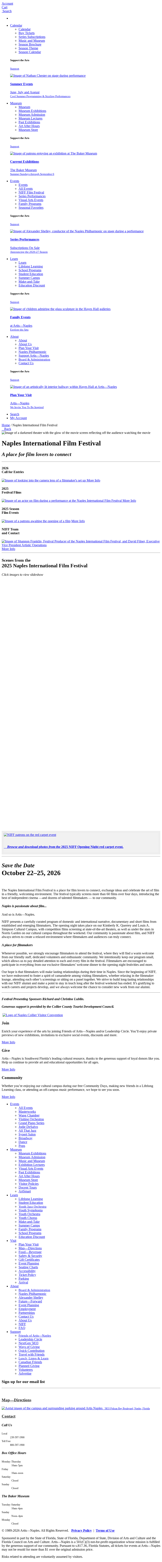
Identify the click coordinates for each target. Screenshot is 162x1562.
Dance (23, 1142)
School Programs (30, 270)
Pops (22, 1146)
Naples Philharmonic (32, 352)
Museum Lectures (30, 118)
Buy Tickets (27, 33)
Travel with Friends (32, 1354)
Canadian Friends (30, 1362)
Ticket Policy (27, 1275)
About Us (25, 344)
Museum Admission (32, 114)
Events (14, 181)
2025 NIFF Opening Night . (65, 847)
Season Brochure (30, 44)
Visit (13, 1240)
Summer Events (21, 84)
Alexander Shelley (31, 1297)
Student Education (31, 274)
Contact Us (26, 363)
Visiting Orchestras (31, 1119)
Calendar (16, 25)
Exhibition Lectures (32, 1164)
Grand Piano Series (31, 1123)
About (14, 336)
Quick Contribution (32, 1350)
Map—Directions (30, 1248)
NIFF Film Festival (31, 192)
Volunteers (26, 1369)
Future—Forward (30, 1301)
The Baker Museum (32, 172)
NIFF (22, 1324)
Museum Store (28, 130)
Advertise (25, 1373)
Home (6, 425)
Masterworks (27, 1111)
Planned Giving (29, 1366)
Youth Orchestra (29, 1214)
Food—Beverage (30, 1252)
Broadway (25, 1138)
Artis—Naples (27, 405)
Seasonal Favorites (31, 207)
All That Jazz (27, 1130)
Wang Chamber (29, 1115)
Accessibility (27, 1271)
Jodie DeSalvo (28, 1127)
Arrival (23, 1282)
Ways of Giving (29, 1347)
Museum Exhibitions (32, 111)
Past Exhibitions (29, 122)
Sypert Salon (27, 1134)
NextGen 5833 (28, 1343)
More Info (93, 480)
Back (7, 429)
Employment (27, 1309)
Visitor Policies (29, 1183)
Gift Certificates (29, 1259)
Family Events (20, 317)
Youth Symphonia (31, 1210)
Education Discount (32, 285)
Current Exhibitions (24, 161)
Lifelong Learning (31, 266)
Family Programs (30, 204)
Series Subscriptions (32, 37)
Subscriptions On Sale (29, 249)
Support (14, 68)
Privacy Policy (81, 1530)
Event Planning (29, 1263)
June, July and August (40, 94)
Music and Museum (32, 40)
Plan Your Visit (29, 348)
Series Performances (32, 196)
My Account (18, 418)
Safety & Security (30, 1256)
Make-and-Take (29, 281)
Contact (8, 1416)
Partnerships (27, 1312)
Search (14, 414)
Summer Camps (29, 278)
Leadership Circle (30, 1339)
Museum (16, 103)
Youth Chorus (28, 1218)
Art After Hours (29, 126)
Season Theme (28, 48)
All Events (26, 188)
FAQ (22, 1328)
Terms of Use (105, 1530)
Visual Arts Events (31, 200)
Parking (24, 1278)
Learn (14, 259)
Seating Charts (28, 1267)
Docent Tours (28, 1187)
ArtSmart (25, 1191)
